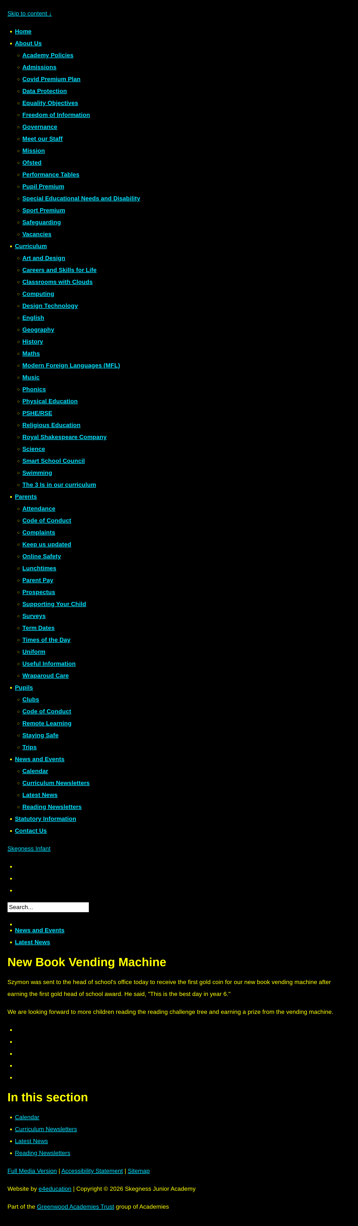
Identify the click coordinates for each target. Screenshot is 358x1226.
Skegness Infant (29, 848)
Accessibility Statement (92, 1170)
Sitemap (139, 1170)
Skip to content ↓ (29, 13)
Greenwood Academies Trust (75, 1206)
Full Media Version (32, 1170)
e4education (55, 1188)
